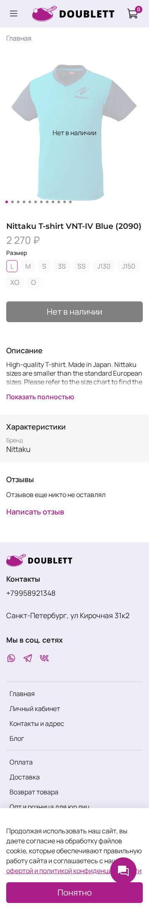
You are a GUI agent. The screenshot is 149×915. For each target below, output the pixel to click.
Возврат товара (34, 791)
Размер (16, 253)
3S (62, 266)
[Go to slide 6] (35, 202)
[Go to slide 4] (24, 202)
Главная (18, 38)
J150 (128, 266)
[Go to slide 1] (6, 202)
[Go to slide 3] (18, 202)
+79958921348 (30, 593)
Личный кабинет (35, 708)
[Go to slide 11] (64, 202)
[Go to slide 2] (12, 202)
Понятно (75, 892)
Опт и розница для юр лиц (50, 806)
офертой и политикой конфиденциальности (74, 870)
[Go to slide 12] (70, 202)
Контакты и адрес (37, 723)
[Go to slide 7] (41, 202)
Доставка (25, 777)
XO (14, 282)
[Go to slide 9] (53, 202)
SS (81, 266)
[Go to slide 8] (47, 202)
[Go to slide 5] (30, 202)
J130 (104, 266)
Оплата (21, 762)
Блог (17, 738)
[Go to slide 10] (59, 202)
